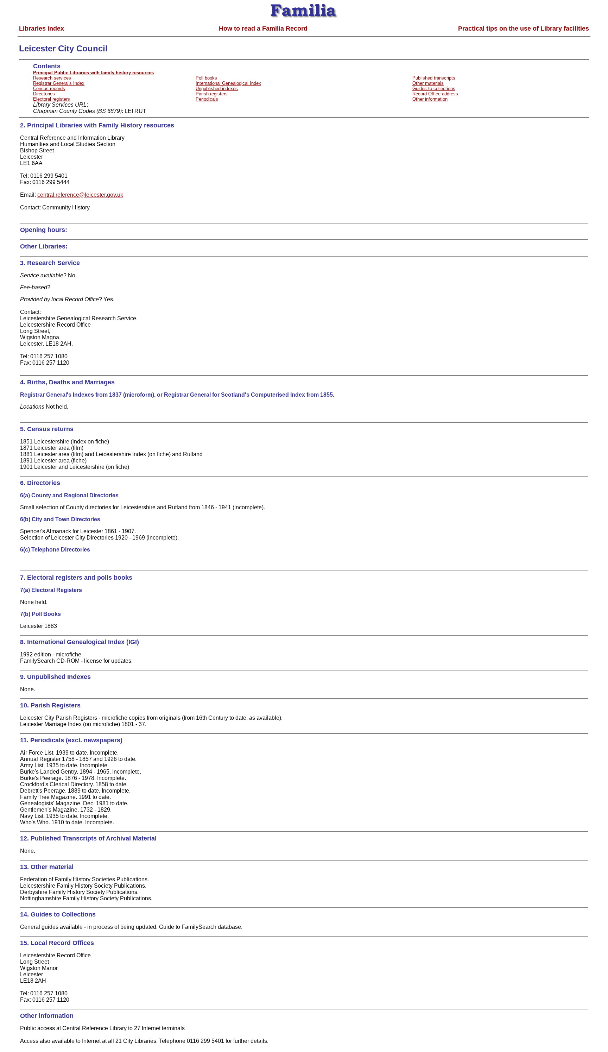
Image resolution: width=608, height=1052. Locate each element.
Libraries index (41, 28)
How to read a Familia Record (263, 28)
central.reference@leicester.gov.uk (80, 195)
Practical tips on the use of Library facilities (523, 28)
